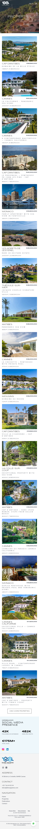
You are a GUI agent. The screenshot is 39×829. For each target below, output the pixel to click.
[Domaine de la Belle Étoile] (19, 53)
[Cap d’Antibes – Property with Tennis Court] (19, 688)
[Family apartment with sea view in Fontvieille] (19, 202)
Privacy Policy (12, 811)
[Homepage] (5, 3)
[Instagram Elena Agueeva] (3, 749)
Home (4, 796)
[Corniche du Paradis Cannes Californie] (19, 536)
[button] (31, 3)
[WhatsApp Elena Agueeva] (33, 823)
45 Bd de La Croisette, (13, 776)
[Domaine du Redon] (19, 386)
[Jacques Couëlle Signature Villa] (19, 277)
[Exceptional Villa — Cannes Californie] (19, 613)
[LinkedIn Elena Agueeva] (7, 749)
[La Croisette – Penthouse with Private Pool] (19, 350)
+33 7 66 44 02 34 (8, 785)
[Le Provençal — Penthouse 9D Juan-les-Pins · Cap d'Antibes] (19, 164)
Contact (4, 803)
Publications (6, 801)
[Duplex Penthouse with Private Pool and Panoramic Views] (19, 574)
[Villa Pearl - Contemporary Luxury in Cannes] (19, 651)
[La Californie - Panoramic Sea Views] (19, 89)
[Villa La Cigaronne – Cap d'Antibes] (19, 422)
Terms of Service (22, 811)
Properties (5, 799)
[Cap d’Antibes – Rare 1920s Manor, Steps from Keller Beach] (19, 498)
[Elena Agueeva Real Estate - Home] (8, 760)
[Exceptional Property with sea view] (19, 460)
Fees (29, 811)
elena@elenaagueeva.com (10, 787)
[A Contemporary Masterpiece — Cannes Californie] (19, 126)
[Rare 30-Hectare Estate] (19, 239)
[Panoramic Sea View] (19, 314)
